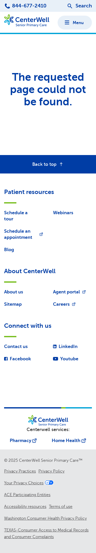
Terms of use (60, 506)
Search (84, 6)
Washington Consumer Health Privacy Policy (45, 518)
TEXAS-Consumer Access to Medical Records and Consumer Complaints (46, 533)
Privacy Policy (51, 471)
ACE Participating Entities (27, 495)
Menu (78, 23)
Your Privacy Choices (24, 483)
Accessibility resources (25, 506)
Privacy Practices (20, 471)
